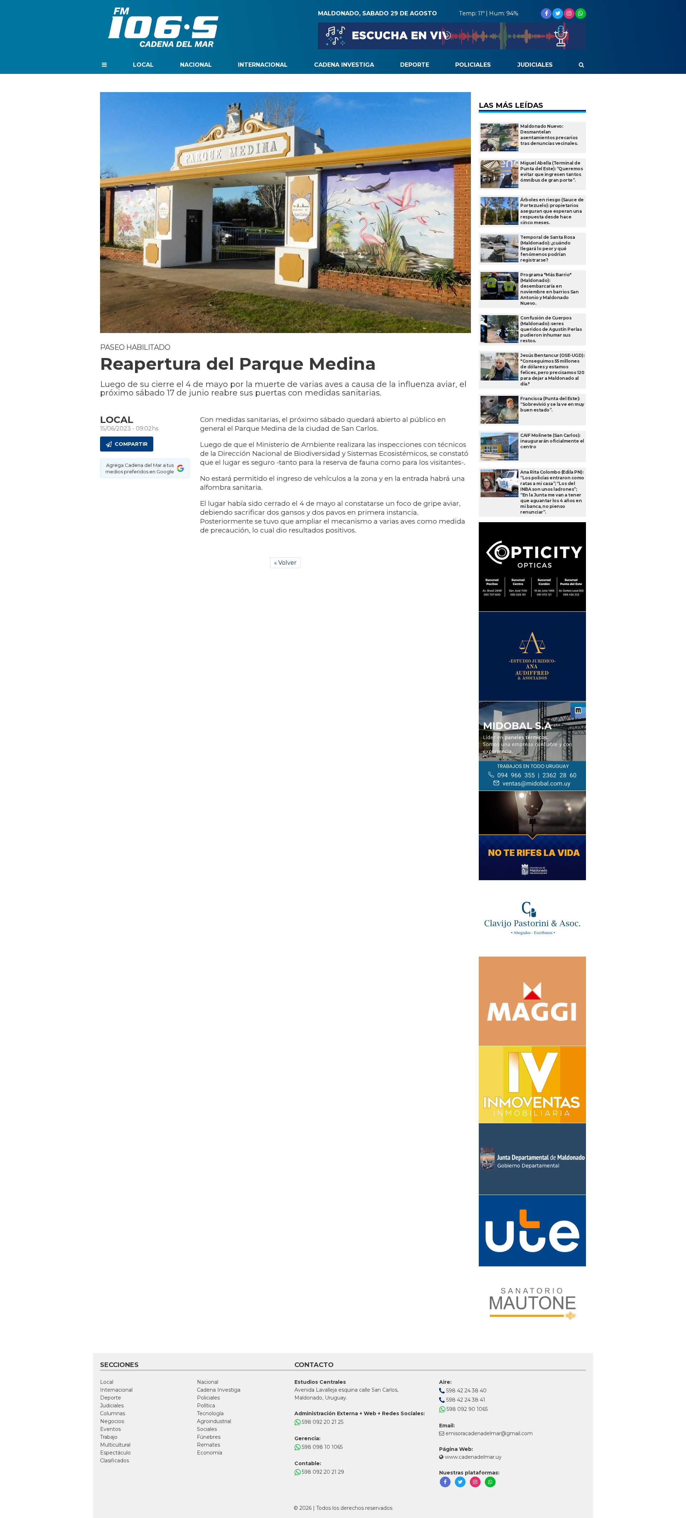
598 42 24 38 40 (466, 1390)
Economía (209, 1452)
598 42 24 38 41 (465, 1400)
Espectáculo (115, 1452)
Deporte (414, 64)
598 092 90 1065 (466, 1409)
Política (206, 1405)
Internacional (263, 64)
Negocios (112, 1421)
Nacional (196, 64)
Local (143, 64)
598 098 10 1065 (321, 1447)
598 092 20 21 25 (321, 1422)
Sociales (207, 1429)
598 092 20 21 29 (322, 1472)
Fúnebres (208, 1437)
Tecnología (210, 1413)
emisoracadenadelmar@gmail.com (489, 1433)
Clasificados (114, 1460)
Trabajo (109, 1437)
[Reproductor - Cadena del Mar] (452, 35)
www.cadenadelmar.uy (472, 1457)
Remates (208, 1445)
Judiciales (535, 64)
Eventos (110, 1429)
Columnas (112, 1413)
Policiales (473, 64)
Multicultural (115, 1445)
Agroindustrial (214, 1421)
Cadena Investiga (344, 64)
